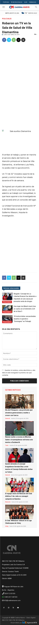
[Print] (23, 40)
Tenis (6, 445)
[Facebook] (4, 40)
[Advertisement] (19, 65)
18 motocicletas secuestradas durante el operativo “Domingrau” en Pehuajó (25, 318)
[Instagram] (8, 608)
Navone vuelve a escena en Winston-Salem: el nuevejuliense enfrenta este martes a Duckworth (19, 439)
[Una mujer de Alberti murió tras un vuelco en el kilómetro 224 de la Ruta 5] (7, 308)
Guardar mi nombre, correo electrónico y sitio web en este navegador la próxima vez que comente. (18, 372)
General (7, 418)
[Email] (18, 40)
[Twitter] (9, 40)
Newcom (8, 502)
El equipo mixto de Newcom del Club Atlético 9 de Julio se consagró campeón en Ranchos (18, 496)
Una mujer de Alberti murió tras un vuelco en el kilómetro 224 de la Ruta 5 (25, 308)
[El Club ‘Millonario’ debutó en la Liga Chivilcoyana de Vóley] (19, 512)
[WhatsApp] (14, 40)
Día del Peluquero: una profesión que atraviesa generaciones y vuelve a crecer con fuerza (19, 412)
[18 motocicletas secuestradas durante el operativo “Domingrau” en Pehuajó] (7, 318)
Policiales (6, 18)
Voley (6, 526)
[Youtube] (18, 608)
